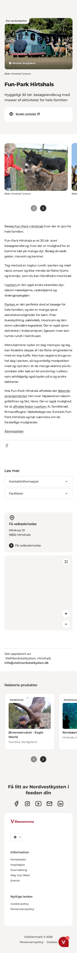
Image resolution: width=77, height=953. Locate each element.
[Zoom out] (66, 624)
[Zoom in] (66, 613)
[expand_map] (66, 562)
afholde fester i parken (29, 406)
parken (11, 285)
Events (15, 880)
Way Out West (20, 875)
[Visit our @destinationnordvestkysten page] (38, 803)
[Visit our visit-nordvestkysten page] (60, 803)
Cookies (52, 942)
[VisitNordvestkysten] (22, 821)
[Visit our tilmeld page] (49, 803)
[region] (38, 592)
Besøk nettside (26, 114)
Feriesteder (18, 859)
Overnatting (18, 870)
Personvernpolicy (22, 909)
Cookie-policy (19, 904)
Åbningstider (14, 431)
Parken (10, 304)
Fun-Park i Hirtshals (28, 226)
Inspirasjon (17, 864)
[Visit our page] (16, 803)
